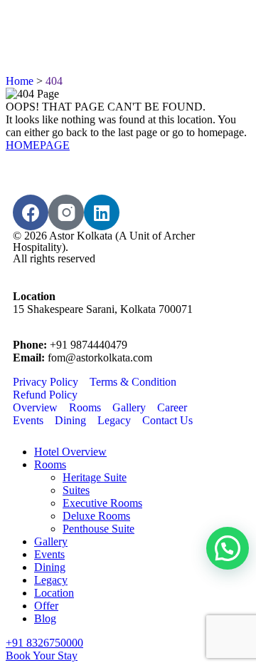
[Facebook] (30, 212)
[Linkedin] (101, 212)
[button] (227, 548)
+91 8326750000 (44, 643)
